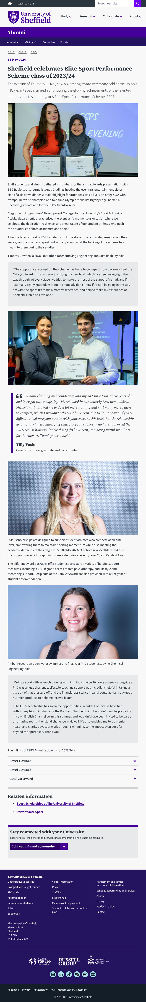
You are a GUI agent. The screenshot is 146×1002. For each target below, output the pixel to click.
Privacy (26, 990)
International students (20, 903)
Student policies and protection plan (69, 910)
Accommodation (17, 898)
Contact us (49, 42)
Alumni (16, 32)
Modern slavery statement (72, 990)
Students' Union (105, 906)
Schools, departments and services (116, 891)
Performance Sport (30, 812)
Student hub (59, 898)
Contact (101, 912)
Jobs (10, 908)
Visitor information (62, 882)
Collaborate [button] (111, 16)
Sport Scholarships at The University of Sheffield (50, 803)
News (34, 52)
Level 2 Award (20, 769)
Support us (14, 914)
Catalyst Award (21, 778)
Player (55, 887)
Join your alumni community (33, 846)
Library (100, 901)
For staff (65, 42)
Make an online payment (66, 903)
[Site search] (137, 3)
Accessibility (41, 990)
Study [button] (64, 16)
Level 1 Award (20, 761)
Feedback (13, 990)
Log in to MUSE (26, 4)
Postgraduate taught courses (24, 887)
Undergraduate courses (21, 882)
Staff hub (57, 892)
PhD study (13, 892)
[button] (13, 42)
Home (11, 52)
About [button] (134, 16)
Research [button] (85, 16)
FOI (53, 990)
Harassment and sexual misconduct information (110, 883)
